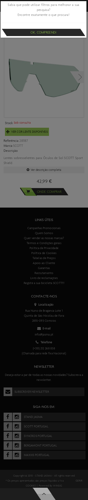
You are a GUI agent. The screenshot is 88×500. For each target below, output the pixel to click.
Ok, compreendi (43, 32)
